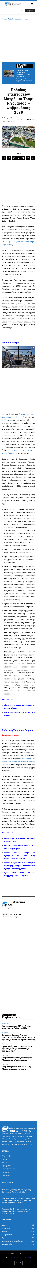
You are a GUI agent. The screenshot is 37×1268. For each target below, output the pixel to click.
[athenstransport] (7, 905)
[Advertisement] (18, 40)
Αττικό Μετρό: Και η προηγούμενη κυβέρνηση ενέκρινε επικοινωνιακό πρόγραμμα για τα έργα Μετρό (19, 866)
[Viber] (28, 158)
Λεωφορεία (5, 1024)
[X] (9, 158)
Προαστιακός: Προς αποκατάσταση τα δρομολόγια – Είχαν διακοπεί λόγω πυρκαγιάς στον (17, 1048)
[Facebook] (4, 158)
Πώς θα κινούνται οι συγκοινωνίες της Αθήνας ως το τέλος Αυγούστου (17, 1059)
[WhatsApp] (14, 158)
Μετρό (4, 19)
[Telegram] (23, 158)
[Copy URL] (33, 158)
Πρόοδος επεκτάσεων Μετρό (18, 19)
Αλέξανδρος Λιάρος (22, 79)
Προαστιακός (6, 1044)
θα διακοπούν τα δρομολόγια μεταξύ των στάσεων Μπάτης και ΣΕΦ (18, 762)
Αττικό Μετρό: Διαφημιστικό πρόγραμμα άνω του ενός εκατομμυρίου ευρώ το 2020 (19, 856)
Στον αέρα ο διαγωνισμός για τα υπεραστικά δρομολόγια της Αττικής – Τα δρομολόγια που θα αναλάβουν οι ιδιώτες (18, 1037)
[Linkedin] (18, 158)
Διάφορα (5, 1033)
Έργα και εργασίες (10, 917)
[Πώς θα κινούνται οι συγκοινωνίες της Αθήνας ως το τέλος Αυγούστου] (9, 73)
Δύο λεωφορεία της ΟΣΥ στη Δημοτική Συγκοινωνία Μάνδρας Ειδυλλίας (17, 1027)
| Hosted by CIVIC (25, 1258)
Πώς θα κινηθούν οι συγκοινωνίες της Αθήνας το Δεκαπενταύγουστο (16, 1068)
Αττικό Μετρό (15, 914)
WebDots (17, 1258)
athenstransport (28, 119)
